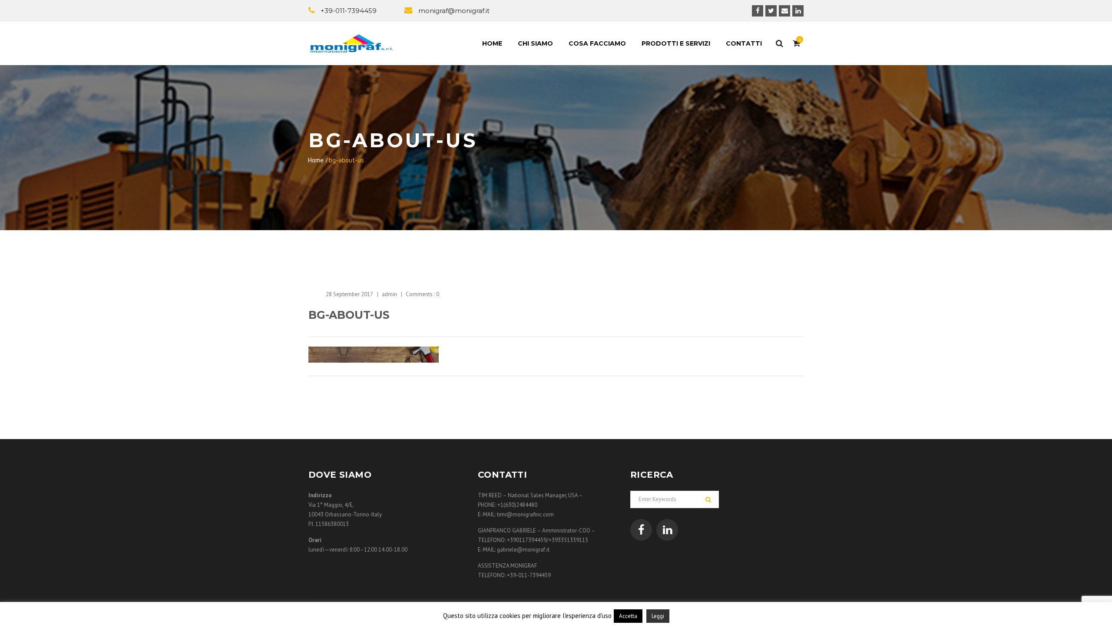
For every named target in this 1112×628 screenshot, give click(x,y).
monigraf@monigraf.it (454, 11)
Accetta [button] (628, 616)
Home (492, 43)
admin (389, 294)
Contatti (744, 43)
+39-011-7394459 (349, 11)
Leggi (658, 616)
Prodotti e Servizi (676, 43)
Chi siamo (535, 43)
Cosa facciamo (597, 43)
